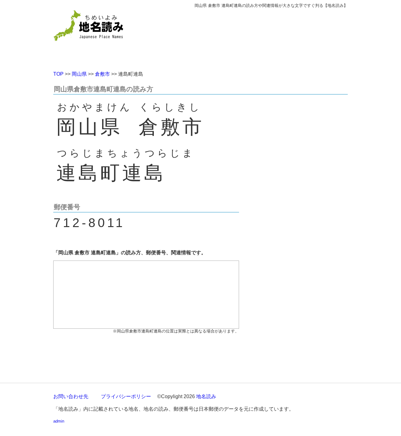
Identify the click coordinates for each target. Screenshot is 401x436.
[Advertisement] (246, 37)
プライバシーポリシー (126, 396)
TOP (58, 74)
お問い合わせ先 (70, 396)
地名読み (206, 396)
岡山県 (79, 74)
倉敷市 (102, 74)
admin (58, 421)
